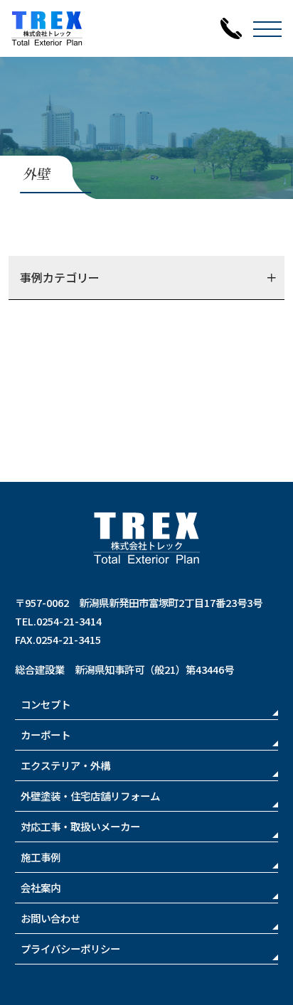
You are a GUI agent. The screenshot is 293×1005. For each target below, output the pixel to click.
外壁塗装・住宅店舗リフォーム (90, 795)
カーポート (45, 734)
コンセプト (45, 704)
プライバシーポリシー (70, 948)
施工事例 (40, 856)
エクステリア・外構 (65, 765)
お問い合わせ (50, 917)
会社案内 (40, 887)
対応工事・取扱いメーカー (80, 826)
